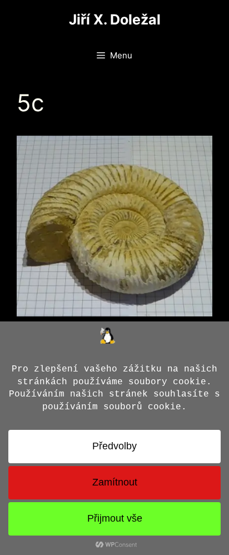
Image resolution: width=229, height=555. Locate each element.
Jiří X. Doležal (115, 19)
